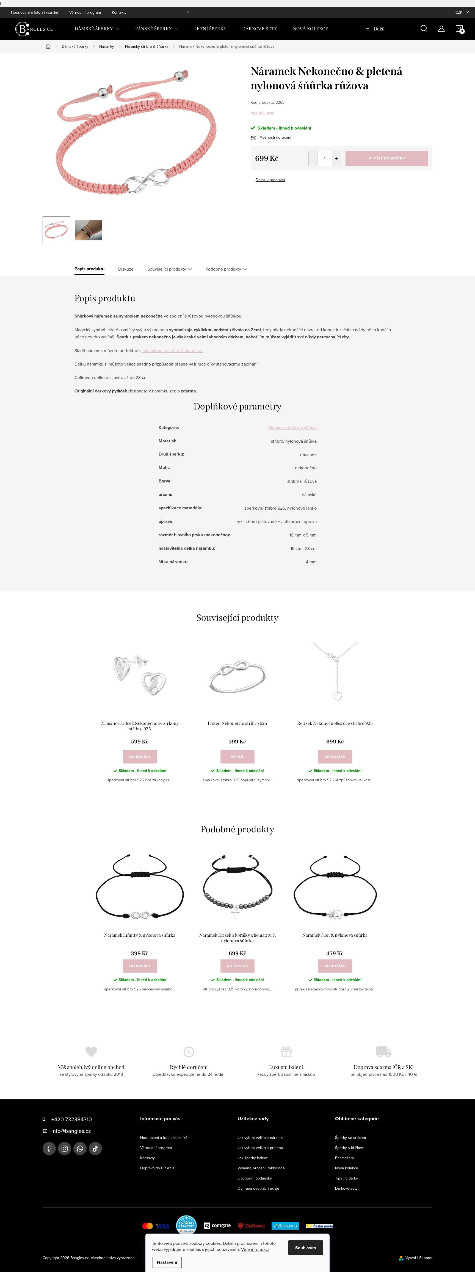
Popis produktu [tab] (89, 269)
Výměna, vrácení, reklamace (261, 1168)
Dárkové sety (346, 1188)
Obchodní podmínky (255, 1178)
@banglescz (95, 1148)
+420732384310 (80, 1148)
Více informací (263, 112)
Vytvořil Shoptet (418, 1257)
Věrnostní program (85, 12)
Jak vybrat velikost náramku (261, 1137)
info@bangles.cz (71, 1131)
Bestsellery (344, 1157)
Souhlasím (305, 1248)
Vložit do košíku (387, 158)
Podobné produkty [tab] (223, 269)
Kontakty (119, 12)
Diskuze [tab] (126, 269)
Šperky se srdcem (350, 1137)
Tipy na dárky (346, 1178)
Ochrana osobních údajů (258, 1188)
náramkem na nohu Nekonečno (172, 350)
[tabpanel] (140, 717)
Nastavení (167, 1262)
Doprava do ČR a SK (157, 1168)
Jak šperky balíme (253, 1157)
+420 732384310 (71, 1119)
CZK (458, 12)
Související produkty (166, 269)
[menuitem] (97, 29)
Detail (237, 756)
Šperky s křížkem (349, 1147)
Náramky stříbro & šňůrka (293, 428)
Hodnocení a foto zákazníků (34, 12)
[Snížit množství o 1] (313, 158)
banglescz (64, 1148)
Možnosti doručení (275, 137)
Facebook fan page (49, 1148)
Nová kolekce (346, 1168)
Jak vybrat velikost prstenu (260, 1147)
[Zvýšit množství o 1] (336, 158)
